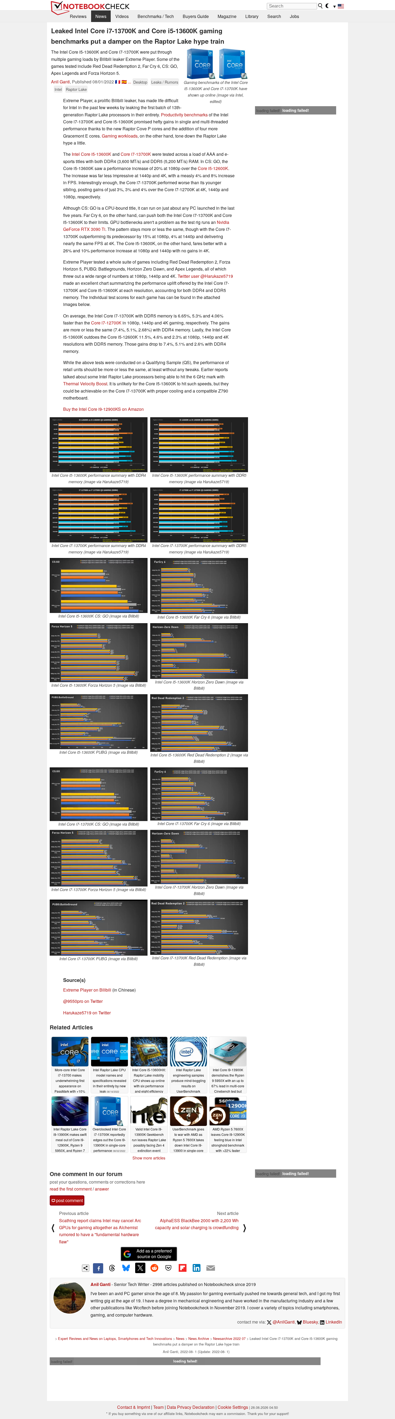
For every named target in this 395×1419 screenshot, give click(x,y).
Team (158, 1407)
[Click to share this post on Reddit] (154, 1268)
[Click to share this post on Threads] (112, 1268)
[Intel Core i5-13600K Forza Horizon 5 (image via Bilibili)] (99, 652)
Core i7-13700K (136, 154)
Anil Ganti (60, 82)
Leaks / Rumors (164, 82)
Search (274, 16)
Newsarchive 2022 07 (229, 1338)
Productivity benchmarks (184, 115)
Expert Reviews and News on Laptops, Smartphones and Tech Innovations (115, 1338)
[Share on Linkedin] (196, 1268)
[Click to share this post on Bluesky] (126, 1268)
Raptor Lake (76, 89)
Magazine (227, 16)
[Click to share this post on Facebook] (98, 1268)
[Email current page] (211, 1268)
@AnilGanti (283, 1322)
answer (102, 1189)
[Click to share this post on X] (140, 1268)
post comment (69, 1200)
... (129, 82)
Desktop (140, 82)
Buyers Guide (196, 16)
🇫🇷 (117, 82)
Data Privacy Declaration (190, 1407)
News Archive (198, 1338)
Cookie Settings (233, 1407)
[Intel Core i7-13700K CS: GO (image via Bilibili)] (99, 794)
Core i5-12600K (213, 168)
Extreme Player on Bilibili (87, 990)
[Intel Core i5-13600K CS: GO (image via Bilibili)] (99, 585)
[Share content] (85, 1268)
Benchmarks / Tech (156, 16)
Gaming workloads (120, 136)
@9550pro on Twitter (83, 1001)
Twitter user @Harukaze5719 (205, 276)
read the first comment (71, 1189)
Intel (58, 89)
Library (251, 16)
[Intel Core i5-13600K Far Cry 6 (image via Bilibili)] (199, 586)
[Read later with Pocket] (168, 1268)
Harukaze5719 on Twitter (87, 1013)
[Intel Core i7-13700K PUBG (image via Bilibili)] (99, 928)
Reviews (78, 16)
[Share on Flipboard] (182, 1268)
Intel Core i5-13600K (91, 154)
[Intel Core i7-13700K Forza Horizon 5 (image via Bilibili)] (99, 858)
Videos (122, 16)
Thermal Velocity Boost (85, 383)
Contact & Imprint (133, 1407)
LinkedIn (333, 1322)
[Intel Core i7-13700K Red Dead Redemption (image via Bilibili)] (199, 927)
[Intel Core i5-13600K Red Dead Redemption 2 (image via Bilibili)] (199, 723)
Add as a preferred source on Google (154, 1253)
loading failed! (268, 110)
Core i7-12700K (106, 323)
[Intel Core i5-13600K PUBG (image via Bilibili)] (99, 721)
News (100, 16)
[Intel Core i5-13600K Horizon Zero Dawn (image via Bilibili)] (199, 651)
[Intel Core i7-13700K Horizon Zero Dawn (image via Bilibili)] (199, 857)
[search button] (320, 6)
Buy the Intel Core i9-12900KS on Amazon (103, 409)
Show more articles (148, 1158)
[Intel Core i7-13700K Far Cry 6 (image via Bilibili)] (199, 794)
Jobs (294, 16)
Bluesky (310, 1322)
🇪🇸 (124, 82)
